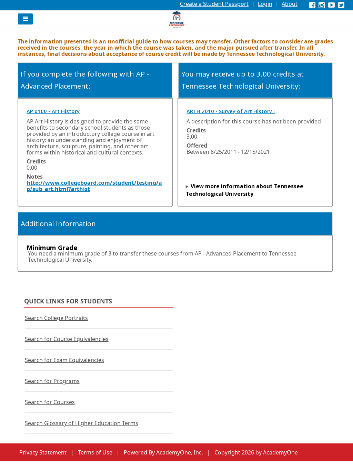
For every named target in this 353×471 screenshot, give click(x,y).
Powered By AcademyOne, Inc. (164, 452)
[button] (25, 19)
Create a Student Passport (214, 4)
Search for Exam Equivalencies (64, 360)
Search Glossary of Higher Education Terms (81, 423)
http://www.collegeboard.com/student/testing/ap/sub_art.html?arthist (94, 186)
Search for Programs (52, 381)
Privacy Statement (43, 452)
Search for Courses (50, 402)
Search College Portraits (56, 318)
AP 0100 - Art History (53, 112)
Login (265, 4)
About (289, 4)
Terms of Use (96, 452)
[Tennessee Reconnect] (176, 19)
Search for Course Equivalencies (67, 339)
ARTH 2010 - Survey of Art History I (230, 112)
